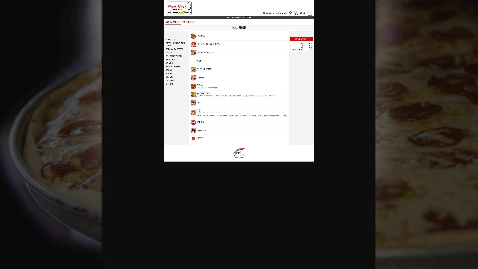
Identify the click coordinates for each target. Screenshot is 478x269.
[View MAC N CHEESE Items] (239, 94)
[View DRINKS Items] (239, 122)
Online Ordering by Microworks (239, 156)
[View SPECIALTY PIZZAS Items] (239, 53)
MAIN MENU (173, 22)
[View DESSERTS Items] (239, 131)
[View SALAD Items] (239, 103)
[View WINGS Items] (239, 86)
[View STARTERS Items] (239, 78)
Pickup (310, 49)
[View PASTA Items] (239, 61)
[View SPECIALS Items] (239, 36)
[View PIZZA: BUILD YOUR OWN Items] (239, 44)
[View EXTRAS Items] (239, 138)
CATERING (188, 22)
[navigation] (278, 13)
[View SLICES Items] (239, 112)
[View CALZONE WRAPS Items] (239, 69)
